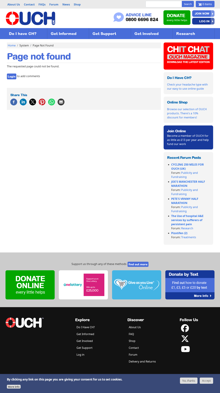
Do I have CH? (23, 33)
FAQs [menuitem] (42, 4)
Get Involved (146, 33)
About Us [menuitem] (13, 4)
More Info (14, 386)
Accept (206, 381)
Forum (133, 354)
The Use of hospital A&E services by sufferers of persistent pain (187, 220)
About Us (135, 327)
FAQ (131, 334)
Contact (134, 348)
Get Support (104, 33)
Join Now (202, 13)
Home (12, 45)
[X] (32, 102)
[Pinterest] (42, 102)
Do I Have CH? (85, 327)
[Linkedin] (23, 102)
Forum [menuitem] (53, 4)
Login (11, 76)
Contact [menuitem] (29, 4)
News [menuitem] (66, 4)
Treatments (188, 237)
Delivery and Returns (142, 361)
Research (185, 33)
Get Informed (63, 33)
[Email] (61, 102)
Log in (204, 21)
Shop (132, 341)
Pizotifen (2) (179, 233)
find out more (138, 264)
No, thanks (188, 381)
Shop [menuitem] (77, 4)
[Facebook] (13, 102)
